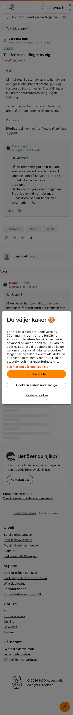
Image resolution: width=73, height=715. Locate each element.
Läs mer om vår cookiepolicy (27, 367)
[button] (36, 395)
